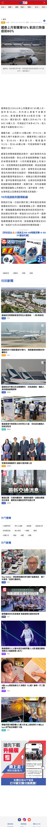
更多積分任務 (35, 806)
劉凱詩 (16, 273)
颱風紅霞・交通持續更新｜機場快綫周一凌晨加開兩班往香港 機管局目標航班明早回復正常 (23, 499)
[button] (2, 3)
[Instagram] (24, 819)
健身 (15, 535)
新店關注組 (6, 530)
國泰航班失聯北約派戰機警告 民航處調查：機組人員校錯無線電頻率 (23, 388)
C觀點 (27, 530)
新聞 (3, 617)
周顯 (29, 535)
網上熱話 (18, 530)
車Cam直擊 (18, 526)
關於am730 (36, 824)
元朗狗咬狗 (6, 526)
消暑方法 (6, 535)
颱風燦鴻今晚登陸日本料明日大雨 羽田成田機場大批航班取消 (23, 425)
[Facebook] (19, 819)
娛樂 (3, 654)
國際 (3, 429)
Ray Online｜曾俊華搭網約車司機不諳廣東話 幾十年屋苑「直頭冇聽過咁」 (23, 578)
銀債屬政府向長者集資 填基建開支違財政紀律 (20, 614)
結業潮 (29, 526)
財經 (3, 22)
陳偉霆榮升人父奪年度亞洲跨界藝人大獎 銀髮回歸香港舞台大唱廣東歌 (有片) (23, 649)
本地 (3, 318)
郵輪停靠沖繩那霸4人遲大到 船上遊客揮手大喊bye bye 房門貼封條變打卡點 (23, 726)
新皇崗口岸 (39, 526)
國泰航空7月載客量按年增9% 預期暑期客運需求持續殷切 (23, 351)
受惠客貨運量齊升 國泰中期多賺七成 (17, 463)
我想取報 (23, 824)
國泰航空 (6, 273)
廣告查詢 (10, 824)
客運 (23, 273)
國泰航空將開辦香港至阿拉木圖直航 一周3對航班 (23, 315)
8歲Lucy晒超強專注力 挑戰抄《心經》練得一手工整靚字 (23, 686)
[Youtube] (29, 819)
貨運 (31, 273)
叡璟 (35, 530)
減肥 (22, 535)
